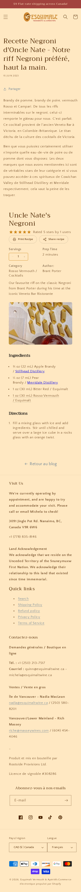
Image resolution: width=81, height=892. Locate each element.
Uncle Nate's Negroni (29, 219)
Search (23, 599)
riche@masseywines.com (29, 730)
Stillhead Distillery (30, 371)
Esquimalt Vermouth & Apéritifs (39, 879)
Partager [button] (15, 89)
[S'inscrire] (66, 800)
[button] (6, 17)
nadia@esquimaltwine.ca (28, 703)
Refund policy (29, 611)
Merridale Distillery (42, 382)
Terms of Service (31, 623)
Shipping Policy (30, 605)
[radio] (11, 232)
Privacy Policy (29, 617)
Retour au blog (43, 464)
